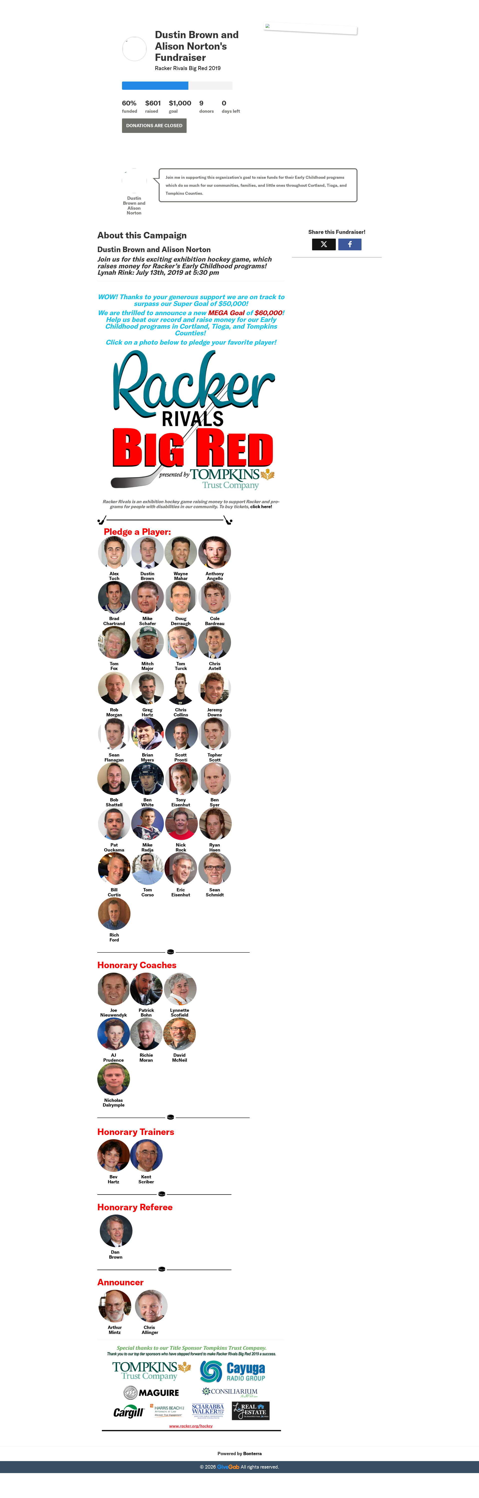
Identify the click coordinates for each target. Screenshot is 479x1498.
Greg (147, 710)
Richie (146, 1055)
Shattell (114, 805)
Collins (181, 715)
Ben (147, 800)
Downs (215, 715)
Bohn (146, 1015)
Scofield (179, 1015)
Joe (113, 1010)
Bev (114, 1177)
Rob (114, 710)
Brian (147, 755)
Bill (114, 890)
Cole (215, 618)
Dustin (147, 573)
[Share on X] (324, 244)
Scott (181, 755)
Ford (114, 940)
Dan (115, 1252)
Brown (147, 578)
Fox (114, 668)
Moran (146, 1060)
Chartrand (114, 623)
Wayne (181, 573)
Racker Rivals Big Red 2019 (188, 68)
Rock (181, 850)
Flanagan (114, 760)
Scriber (146, 1182)
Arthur (115, 1327)
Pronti (180, 760)
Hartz (147, 715)
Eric (181, 890)
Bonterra (252, 1453)
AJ (113, 1055)
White (147, 805)
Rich (114, 935)
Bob (114, 800)
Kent (146, 1177)
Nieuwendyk (113, 1015)
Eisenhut (180, 805)
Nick (181, 845)
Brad (114, 618)
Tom (114, 663)
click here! (261, 506)
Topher (215, 755)
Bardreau (215, 623)
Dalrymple (113, 1105)
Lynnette (179, 1010)
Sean (114, 755)
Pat (114, 845)
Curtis (114, 895)
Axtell (215, 668)
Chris (214, 663)
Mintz (115, 1332)
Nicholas (113, 1100)
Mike (147, 618)
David (179, 1055)
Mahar (181, 578)
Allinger (150, 1332)
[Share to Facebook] (349, 244)
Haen (214, 850)
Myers (147, 760)
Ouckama (114, 850)
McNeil (179, 1060)
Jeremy (214, 710)
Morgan (114, 715)
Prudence (113, 1060)
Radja (147, 850)
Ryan (214, 845)
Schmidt (215, 895)
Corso (147, 895)
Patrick (146, 1010)
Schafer (147, 623)
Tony (181, 800)
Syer (215, 805)
